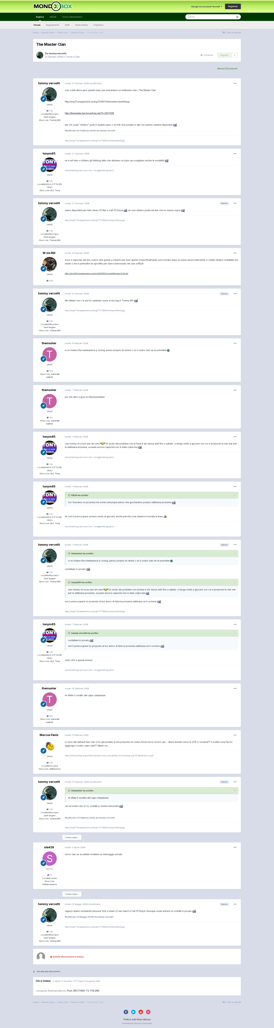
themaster (49, 343)
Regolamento (52, 25)
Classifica (98, 25)
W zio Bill (49, 253)
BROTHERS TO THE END (86, 990)
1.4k (51, 181)
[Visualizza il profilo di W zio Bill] (49, 264)
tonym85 (49, 153)
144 (51, 371)
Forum (37, 25)
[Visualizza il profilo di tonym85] (49, 165)
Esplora (40, 17)
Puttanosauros (49, 884)
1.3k (51, 110)
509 (51, 280)
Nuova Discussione (228, 68)
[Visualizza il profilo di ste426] (49, 858)
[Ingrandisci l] (175, 124)
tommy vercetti (57, 53)
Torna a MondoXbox (72, 17)
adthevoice (55, 769)
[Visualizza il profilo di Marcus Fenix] (49, 746)
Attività (53, 17)
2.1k (51, 762)
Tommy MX (55, 120)
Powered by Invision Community (137, 1023)
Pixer (69, 990)
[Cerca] (237, 16)
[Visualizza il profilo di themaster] (49, 354)
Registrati (233, 6)
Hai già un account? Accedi (206, 6)
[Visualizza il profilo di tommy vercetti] (39, 55)
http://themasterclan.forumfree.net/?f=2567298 (89, 113)
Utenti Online (81, 25)
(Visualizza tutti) (92, 981)
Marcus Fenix (49, 735)
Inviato (77, 83)
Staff (67, 25)
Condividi (207, 55)
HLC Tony (55, 190)
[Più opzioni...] (235, 83)
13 (50, 875)
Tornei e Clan (73, 56)
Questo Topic (223, 17)
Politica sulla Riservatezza (137, 1019)
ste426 (49, 847)
